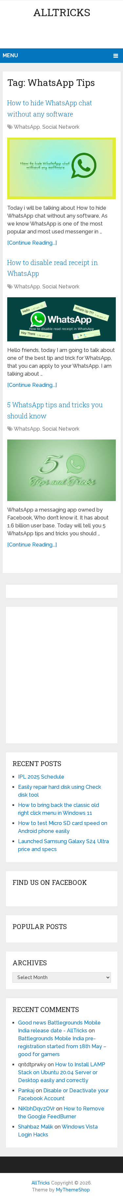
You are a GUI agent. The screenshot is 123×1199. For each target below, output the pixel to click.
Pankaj (26, 1090)
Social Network (60, 127)
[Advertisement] (63, 34)
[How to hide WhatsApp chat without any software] (61, 168)
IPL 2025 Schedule (41, 777)
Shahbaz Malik (35, 1127)
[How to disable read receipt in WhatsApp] (61, 319)
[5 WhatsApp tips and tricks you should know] (61, 470)
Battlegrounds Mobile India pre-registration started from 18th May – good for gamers (62, 1046)
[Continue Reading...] (32, 243)
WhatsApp (27, 127)
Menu (10, 55)
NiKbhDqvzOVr (36, 1109)
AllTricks (61, 12)
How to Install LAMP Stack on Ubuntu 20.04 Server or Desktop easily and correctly (61, 1072)
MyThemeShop (73, 1189)
